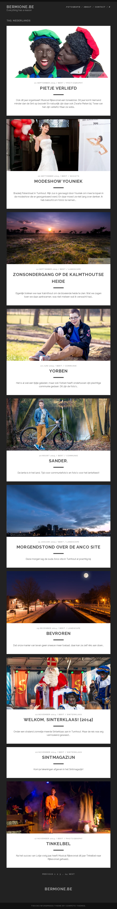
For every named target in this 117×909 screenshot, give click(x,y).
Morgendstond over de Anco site (58, 547)
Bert (61, 83)
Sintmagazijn (58, 757)
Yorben (58, 370)
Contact (100, 7)
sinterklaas (74, 714)
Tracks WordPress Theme (46, 906)
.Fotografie (73, 7)
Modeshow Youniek (58, 181)
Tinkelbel (58, 843)
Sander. (58, 460)
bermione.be (20, 7)
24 (66, 874)
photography (74, 83)
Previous (47, 874)
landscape (74, 269)
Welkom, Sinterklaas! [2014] (58, 719)
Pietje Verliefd (58, 88)
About (87, 7)
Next (72, 874)
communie (70, 366)
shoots (74, 176)
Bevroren (58, 633)
